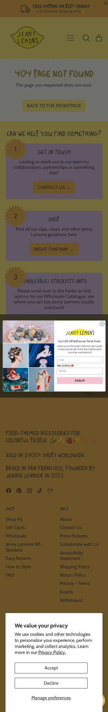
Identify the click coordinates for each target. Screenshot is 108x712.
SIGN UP (79, 380)
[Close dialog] (102, 323)
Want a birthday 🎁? (65, 366)
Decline (51, 683)
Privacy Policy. (52, 652)
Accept (51, 668)
